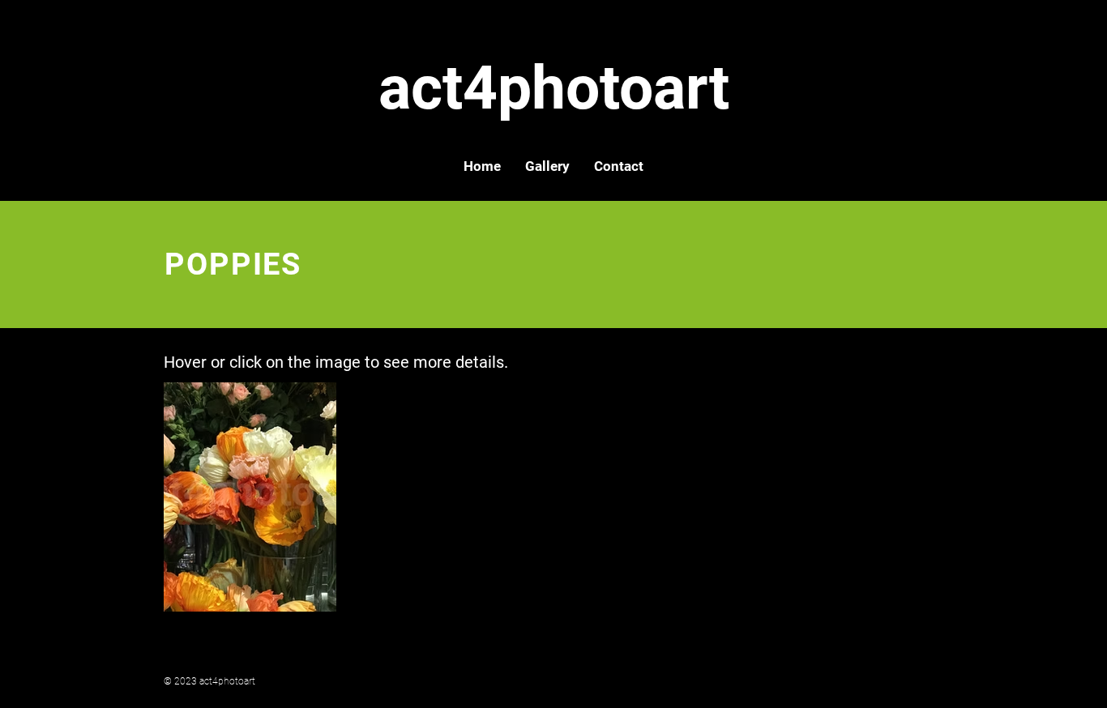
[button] (547, 166)
